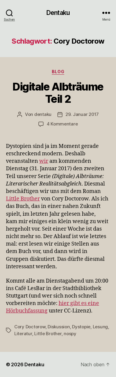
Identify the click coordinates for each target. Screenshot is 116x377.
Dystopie (81, 327)
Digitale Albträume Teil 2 (57, 92)
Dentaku (58, 13)
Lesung (100, 327)
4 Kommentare (62, 124)
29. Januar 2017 (82, 114)
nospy (70, 333)
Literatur (23, 333)
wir (43, 161)
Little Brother (23, 198)
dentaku (42, 114)
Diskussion (59, 327)
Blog (58, 71)
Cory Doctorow (30, 327)
